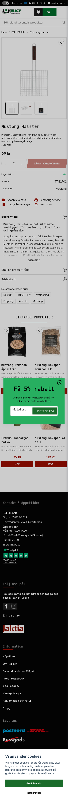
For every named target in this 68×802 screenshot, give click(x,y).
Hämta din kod (45, 411)
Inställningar (34, 792)
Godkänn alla (34, 783)
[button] (60, 383)
